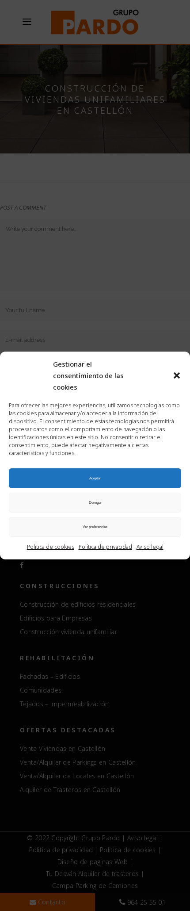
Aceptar (95, 478)
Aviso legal (150, 547)
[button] (176, 375)
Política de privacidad (105, 547)
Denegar (95, 503)
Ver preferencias (95, 527)
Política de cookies (50, 547)
